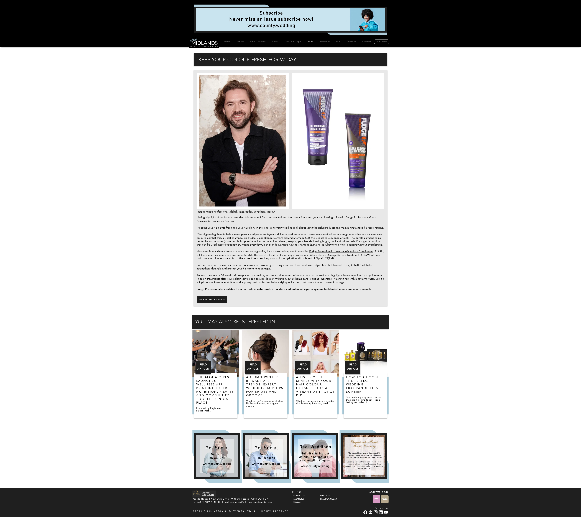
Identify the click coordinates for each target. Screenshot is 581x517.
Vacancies (298, 499)
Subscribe (381, 42)
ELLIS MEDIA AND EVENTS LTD (227, 511)
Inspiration (324, 42)
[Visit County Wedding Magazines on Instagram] (376, 512)
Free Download (328, 499)
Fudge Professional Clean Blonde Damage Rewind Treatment (323, 255)
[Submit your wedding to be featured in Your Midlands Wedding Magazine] (315, 456)
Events (275, 42)
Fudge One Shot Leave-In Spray (331, 265)
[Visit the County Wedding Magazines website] (385, 499)
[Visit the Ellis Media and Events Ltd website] (204, 494)
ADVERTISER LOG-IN (378, 492)
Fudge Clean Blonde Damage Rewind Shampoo (276, 238)
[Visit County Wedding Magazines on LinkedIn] (381, 512)
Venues (240, 42)
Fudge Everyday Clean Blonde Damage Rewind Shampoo (275, 245)
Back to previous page (212, 300)
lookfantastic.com (335, 289)
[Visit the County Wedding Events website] (377, 499)
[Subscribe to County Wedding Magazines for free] (290, 19)
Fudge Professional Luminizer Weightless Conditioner (341, 251)
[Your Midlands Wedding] (204, 43)
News (310, 42)
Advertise (351, 42)
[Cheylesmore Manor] (364, 456)
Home (227, 42)
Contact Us (299, 496)
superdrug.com (313, 289)
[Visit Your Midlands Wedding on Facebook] (365, 512)
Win (338, 42)
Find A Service (258, 42)
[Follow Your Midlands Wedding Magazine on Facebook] (266, 456)
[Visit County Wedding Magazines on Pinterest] (371, 512)
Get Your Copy (293, 42)
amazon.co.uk (362, 289)
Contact (366, 42)
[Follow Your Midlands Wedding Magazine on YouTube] (217, 456)
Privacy (297, 502)
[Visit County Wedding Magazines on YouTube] (386, 512)
